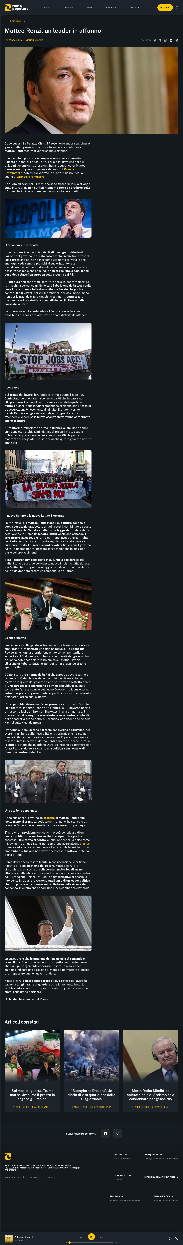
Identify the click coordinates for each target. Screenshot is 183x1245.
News (90, 7)
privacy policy (13, 1177)
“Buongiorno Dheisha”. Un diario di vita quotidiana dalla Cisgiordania (91, 1095)
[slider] (69, 1242)
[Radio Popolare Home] (16, 7)
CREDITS (50, 1177)
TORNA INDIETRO (16, 21)
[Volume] (170, 1238)
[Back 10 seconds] (81, 1236)
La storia (134, 7)
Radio (47, 7)
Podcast (68, 7)
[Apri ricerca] (177, 7)
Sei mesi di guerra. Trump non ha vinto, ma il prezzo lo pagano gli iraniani (32, 1095)
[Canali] (176, 1238)
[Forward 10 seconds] (101, 1236)
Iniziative (111, 7)
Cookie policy (33, 1177)
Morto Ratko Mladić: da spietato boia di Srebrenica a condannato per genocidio (150, 1095)
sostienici (165, 7)
